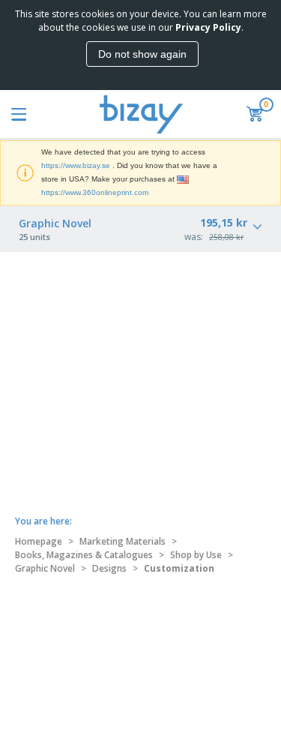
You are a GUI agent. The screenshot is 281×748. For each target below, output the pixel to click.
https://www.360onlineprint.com (94, 192)
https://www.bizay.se (75, 165)
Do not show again (142, 54)
